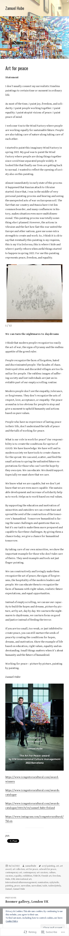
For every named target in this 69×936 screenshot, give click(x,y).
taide (45, 886)
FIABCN (36, 876)
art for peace (32, 869)
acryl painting (48, 866)
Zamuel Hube (14, 8)
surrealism (25, 886)
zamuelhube (30, 866)
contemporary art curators (35, 872)
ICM (13, 879)
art (57, 866)
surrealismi (36, 886)
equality (18, 876)
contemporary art (13, 872)
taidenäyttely (54, 886)
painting (9, 886)
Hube (7, 879)
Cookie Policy (12, 921)
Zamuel (8, 889)
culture (52, 872)
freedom (57, 876)
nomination (43, 882)
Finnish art (46, 876)
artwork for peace (47, 869)
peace (17, 886)
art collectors (19, 869)
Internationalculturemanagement (21, 882)
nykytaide (54, 882)
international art (23, 879)
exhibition (27, 876)
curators (9, 876)
